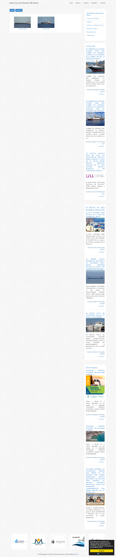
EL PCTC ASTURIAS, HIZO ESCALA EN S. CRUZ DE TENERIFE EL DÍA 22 (95, 214)
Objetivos (89, 22)
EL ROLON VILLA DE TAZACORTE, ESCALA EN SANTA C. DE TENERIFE (95, 315)
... (96, 86)
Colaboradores (90, 35)
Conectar (86, 3)
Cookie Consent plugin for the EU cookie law (101, 554)
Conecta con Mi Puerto (93, 18)
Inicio (71, 3)
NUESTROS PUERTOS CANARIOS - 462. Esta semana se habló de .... (95, 428)
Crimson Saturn (22, 28)
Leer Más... (102, 94)
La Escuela (90, 46)
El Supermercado (91, 32)
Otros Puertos (91, 367)
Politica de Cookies (92, 28)
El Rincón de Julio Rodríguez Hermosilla (95, 208)
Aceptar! (101, 551)
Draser (77, 554)
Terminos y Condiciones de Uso (95, 25)
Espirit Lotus (46, 28)
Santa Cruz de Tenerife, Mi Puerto (23, 3)
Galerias (77, 3)
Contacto (102, 3)
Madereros (18, 10)
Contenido (94, 3)
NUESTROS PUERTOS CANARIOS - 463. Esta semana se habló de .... (95, 372)
